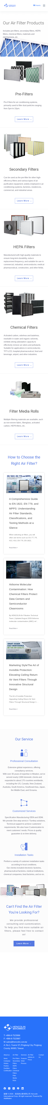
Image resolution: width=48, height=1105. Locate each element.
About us (7, 1055)
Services (24, 1055)
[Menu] (44, 5)
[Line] (18, 1088)
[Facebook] (5, 1088)
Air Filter (15, 1055)
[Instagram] (9, 1088)
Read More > (13, 548)
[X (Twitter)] (14, 1088)
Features (24, 1058)
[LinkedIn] (22, 1088)
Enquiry (37, 5)
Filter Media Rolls (15, 1078)
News (6, 1058)
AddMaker (8, 1098)
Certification (8, 1071)
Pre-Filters (16, 1058)
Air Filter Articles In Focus (31, 1057)
